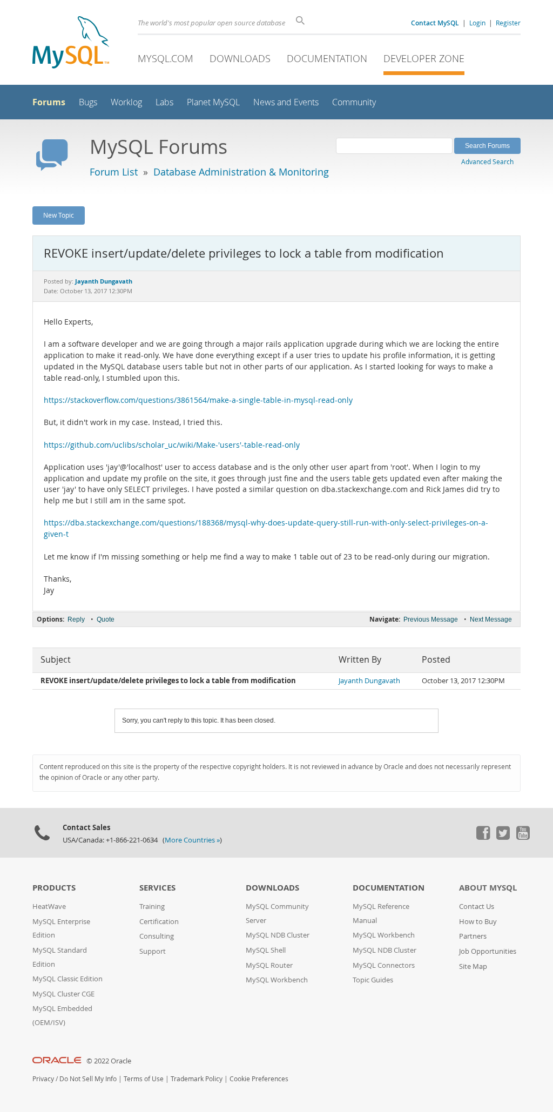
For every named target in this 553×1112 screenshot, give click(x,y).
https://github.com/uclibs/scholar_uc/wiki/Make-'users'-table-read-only (172, 445)
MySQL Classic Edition (67, 978)
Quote (105, 619)
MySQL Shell (266, 950)
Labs (164, 102)
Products (54, 887)
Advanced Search (487, 161)
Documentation (327, 58)
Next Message (491, 619)
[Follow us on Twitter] (502, 837)
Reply (76, 619)
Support (152, 951)
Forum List (114, 171)
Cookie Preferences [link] (259, 1079)
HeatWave (49, 906)
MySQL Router (269, 965)
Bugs (88, 102)
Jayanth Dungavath (369, 680)
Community (354, 102)
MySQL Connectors (384, 965)
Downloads (240, 58)
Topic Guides (373, 980)
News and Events (286, 102)
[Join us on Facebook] (482, 837)
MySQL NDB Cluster (277, 935)
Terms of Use (144, 1079)
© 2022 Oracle (108, 1061)
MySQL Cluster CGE (63, 994)
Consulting (156, 936)
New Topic (58, 215)
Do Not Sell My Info (88, 1079)
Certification (159, 921)
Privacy (43, 1079)
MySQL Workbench (277, 980)
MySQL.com (165, 58)
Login (477, 22)
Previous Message (430, 619)
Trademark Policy (196, 1079)
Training (152, 906)
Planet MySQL (213, 102)
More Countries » (192, 840)
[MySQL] (70, 43)
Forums (48, 102)
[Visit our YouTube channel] (522, 837)
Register (508, 22)
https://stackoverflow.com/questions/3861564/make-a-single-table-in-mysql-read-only (198, 400)
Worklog (126, 102)
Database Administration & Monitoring (241, 171)
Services (157, 887)
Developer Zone (423, 58)
